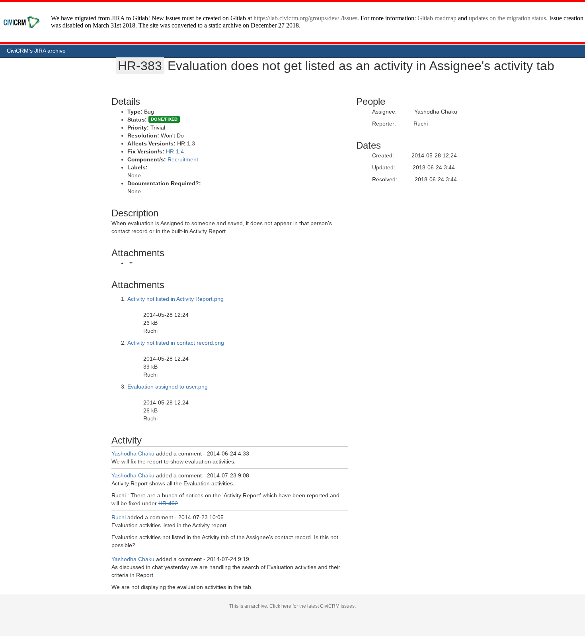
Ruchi (118, 517)
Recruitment (183, 159)
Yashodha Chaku (132, 453)
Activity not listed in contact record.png (175, 343)
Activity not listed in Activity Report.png (175, 299)
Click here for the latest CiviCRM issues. (312, 606)
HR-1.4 (175, 151)
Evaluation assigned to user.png (167, 386)
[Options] (131, 263)
